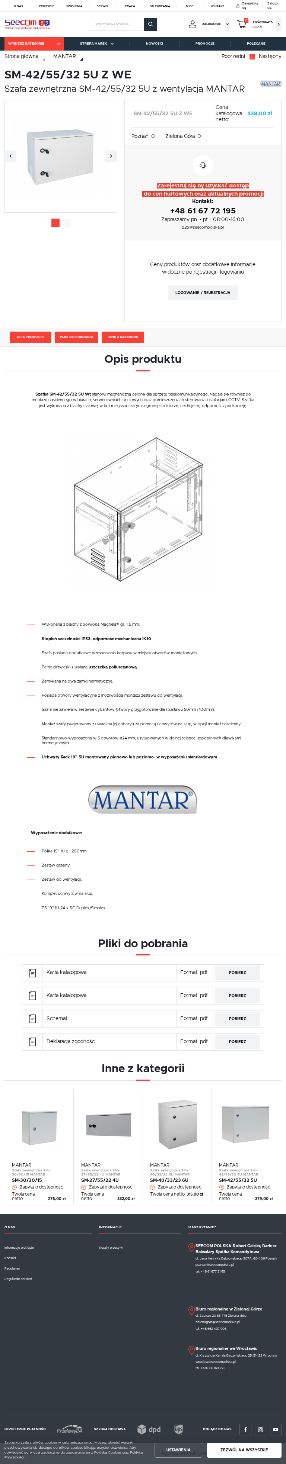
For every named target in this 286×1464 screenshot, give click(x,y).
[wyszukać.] (150, 24)
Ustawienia (178, 1450)
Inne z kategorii (123, 337)
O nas (18, 6)
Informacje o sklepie (19, 1247)
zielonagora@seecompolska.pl (218, 1322)
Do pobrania (160, 6)
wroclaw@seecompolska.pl (216, 1362)
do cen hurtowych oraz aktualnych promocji (203, 194)
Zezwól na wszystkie (244, 1450)
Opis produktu (30, 337)
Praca (130, 6)
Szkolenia (74, 6)
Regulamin (12, 1268)
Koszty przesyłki (111, 1247)
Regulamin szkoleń (18, 1279)
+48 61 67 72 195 (203, 211)
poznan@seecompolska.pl (215, 1265)
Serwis (102, 6)
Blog (189, 6)
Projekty (46, 6)
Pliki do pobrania (76, 337)
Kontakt (217, 6)
